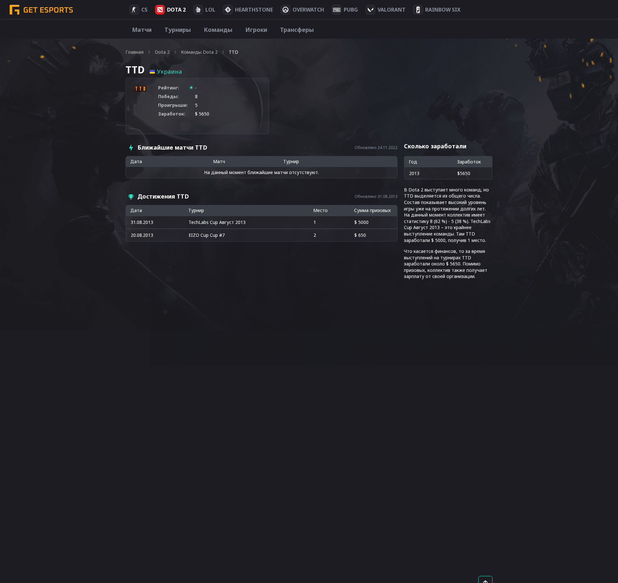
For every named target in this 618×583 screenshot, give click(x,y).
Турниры (177, 29)
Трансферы (297, 29)
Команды (218, 29)
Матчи (142, 29)
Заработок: (171, 114)
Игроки (256, 29)
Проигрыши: (173, 105)
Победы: (168, 96)
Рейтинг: (168, 88)
